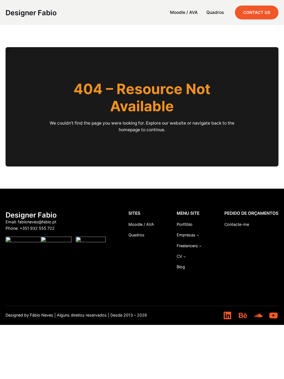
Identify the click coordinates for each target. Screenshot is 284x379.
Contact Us (256, 12)
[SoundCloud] (258, 315)
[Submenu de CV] (184, 256)
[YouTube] (273, 315)
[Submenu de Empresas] (198, 235)
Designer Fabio (31, 12)
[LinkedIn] (227, 315)
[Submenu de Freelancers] (200, 246)
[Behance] (243, 315)
